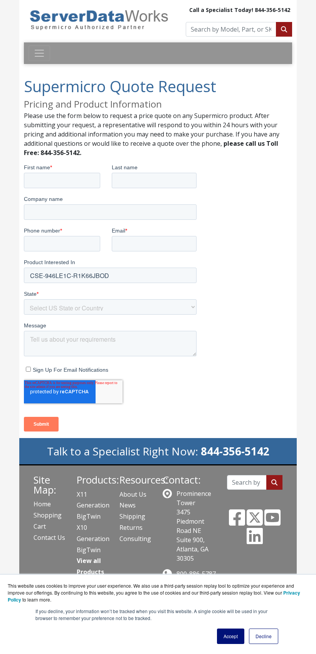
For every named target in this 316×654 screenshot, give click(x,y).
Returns (131, 527)
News (127, 505)
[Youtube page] (272, 522)
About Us (132, 494)
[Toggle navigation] (39, 53)
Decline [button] (263, 636)
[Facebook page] (237, 522)
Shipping (132, 516)
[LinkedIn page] (255, 540)
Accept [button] (231, 636)
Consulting (135, 538)
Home (42, 504)
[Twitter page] (255, 522)
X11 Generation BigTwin (93, 505)
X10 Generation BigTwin (93, 538)
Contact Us (49, 537)
